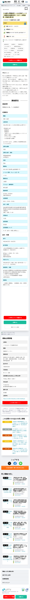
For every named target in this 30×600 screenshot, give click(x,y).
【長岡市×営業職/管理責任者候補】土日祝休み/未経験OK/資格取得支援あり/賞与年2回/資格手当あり (20, 501)
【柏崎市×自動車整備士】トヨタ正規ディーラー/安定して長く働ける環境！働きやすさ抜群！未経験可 (19, 443)
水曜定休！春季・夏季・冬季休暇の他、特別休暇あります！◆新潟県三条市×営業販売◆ (20, 523)
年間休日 (8, 29)
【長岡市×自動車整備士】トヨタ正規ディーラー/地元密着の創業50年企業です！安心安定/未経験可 (19, 424)
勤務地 (8, 32)
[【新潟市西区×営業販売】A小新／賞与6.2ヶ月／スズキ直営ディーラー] (7, 536)
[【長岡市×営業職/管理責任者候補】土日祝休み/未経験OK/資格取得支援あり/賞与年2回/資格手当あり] (7, 501)
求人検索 (15, 3)
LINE (20, 463)
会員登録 (19, 3)
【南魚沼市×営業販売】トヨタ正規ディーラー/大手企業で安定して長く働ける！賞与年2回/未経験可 (19, 451)
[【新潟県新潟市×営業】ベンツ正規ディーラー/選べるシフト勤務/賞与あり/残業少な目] (7, 546)
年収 (7, 26)
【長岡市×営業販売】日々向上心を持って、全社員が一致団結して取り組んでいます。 (19, 436)
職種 (8, 36)
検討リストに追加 (15, 327)
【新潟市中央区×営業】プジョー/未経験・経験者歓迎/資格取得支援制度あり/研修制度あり (19, 512)
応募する (15, 64)
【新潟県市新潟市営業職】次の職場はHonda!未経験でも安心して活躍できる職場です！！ (20, 490)
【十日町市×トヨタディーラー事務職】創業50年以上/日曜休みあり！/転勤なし (19, 430)
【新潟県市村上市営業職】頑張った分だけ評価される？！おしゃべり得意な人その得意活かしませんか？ (19, 557)
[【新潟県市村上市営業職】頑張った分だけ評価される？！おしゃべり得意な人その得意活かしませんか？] (7, 559)
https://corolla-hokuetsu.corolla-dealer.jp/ (14, 398)
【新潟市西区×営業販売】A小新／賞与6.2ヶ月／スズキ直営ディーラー (20, 535)
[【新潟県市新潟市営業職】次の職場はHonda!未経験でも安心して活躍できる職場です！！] (7, 490)
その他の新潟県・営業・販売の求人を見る (15, 467)
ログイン (22, 3)
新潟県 (24, 5)
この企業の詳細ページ (15, 402)
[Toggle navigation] (26, 2)
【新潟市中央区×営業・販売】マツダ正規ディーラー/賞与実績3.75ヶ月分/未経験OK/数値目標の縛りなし (20, 478)
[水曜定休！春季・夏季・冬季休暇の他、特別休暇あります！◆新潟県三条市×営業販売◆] (7, 525)
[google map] (15, 301)
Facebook (15, 463)
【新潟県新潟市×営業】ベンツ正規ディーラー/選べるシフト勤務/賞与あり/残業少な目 (20, 546)
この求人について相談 (15, 60)
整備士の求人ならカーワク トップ (8, 5)
